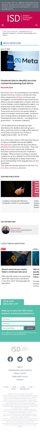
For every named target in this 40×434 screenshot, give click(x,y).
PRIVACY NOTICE (20, 373)
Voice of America (11, 168)
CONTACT (20, 379)
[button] (36, 25)
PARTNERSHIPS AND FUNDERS (20, 370)
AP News (19, 97)
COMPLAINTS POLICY (20, 376)
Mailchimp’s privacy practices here (16, 334)
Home (4, 31)
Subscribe (29, 328)
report (12, 92)
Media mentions (12, 31)
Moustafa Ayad (7, 87)
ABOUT (20, 367)
